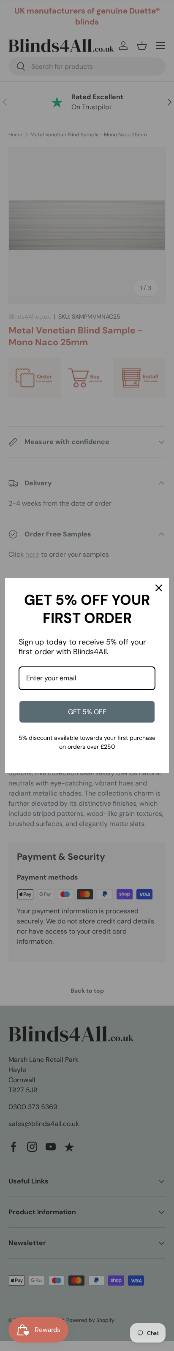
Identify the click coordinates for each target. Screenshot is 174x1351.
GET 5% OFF (87, 711)
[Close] (159, 588)
